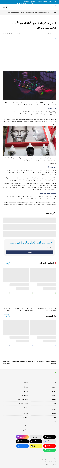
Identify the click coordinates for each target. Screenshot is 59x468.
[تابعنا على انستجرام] (32, 3)
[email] (3, 34)
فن (54, 417)
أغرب (26, 391)
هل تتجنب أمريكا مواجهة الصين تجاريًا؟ (22, 361)
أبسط (26, 387)
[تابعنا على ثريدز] (28, 3)
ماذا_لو (26, 430)
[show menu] (4, 7)
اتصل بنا (39, 459)
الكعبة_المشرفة (23, 403)
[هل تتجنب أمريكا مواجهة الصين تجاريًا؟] (21, 351)
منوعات (53, 425)
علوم (53, 421)
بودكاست (26, 1)
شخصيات (25, 417)
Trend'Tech (53, 462)
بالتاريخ (26, 413)
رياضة (53, 391)
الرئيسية (54, 12)
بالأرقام (25, 407)
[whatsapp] (7, 34)
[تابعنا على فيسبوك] (30, 3)
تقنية (49, 12)
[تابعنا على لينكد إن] (24, 3)
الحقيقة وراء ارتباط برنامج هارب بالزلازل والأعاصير (45, 362)
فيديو (32, 1)
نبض (15, 3)
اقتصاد (53, 395)
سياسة (53, 387)
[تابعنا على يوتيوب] (22, 3)
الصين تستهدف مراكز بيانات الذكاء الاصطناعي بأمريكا (47, 309)
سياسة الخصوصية (51, 459)
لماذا (26, 422)
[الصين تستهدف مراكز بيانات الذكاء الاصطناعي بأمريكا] (44, 299)
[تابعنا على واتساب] (17, 3)
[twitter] (10, 34)
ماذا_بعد (25, 426)
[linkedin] (5, 34)
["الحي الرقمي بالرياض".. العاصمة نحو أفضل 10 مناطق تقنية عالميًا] (21, 299)
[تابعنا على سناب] (20, 3)
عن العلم (44, 459)
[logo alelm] (51, 7)
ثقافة (53, 409)
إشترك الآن (29, 252)
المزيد (7, 263)
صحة (53, 399)
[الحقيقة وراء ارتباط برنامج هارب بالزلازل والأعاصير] (44, 351)
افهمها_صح (25, 395)
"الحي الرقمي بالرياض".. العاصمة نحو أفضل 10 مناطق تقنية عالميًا (23, 309)
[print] (12, 34)
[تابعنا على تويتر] (26, 3)
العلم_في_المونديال (23, 399)
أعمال (53, 413)
